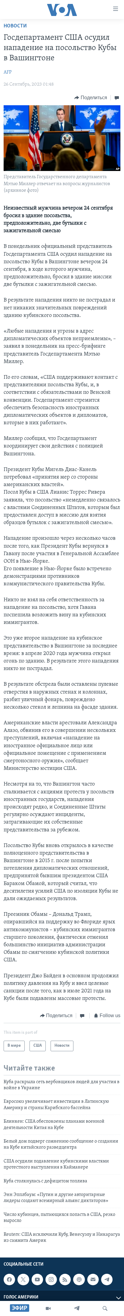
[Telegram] (76, 1308)
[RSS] (65, 1279)
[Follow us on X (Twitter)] (23, 1279)
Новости (15, 26)
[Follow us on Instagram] (51, 1279)
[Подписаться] (93, 1279)
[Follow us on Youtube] (37, 1279)
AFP (8, 72)
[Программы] (48, 1308)
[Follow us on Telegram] (107, 1279)
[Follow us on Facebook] (9, 1279)
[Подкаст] (79, 1279)
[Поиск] (105, 1308)
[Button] (90, 98)
